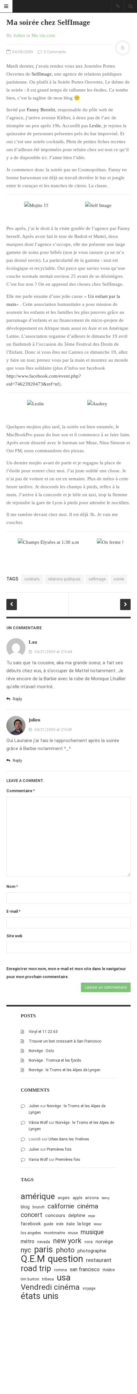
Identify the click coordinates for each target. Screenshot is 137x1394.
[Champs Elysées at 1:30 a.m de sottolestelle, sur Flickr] (48, 541)
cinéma (87, 1206)
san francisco (85, 1269)
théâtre (109, 1269)
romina (60, 1269)
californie (60, 1206)
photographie (91, 1251)
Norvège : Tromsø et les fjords (55, 1060)
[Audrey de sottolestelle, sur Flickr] (97, 403)
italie (70, 1223)
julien (34, 719)
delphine (76, 1215)
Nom (12, 886)
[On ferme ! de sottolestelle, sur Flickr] (110, 541)
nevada (43, 1241)
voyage (89, 1288)
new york (67, 1241)
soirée (118, 579)
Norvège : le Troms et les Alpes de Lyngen (64, 1070)
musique (92, 1232)
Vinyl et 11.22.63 (43, 1031)
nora (88, 1241)
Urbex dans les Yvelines (68, 1139)
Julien (19, 35)
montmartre (54, 1232)
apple (77, 1197)
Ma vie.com (43, 35)
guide (48, 1223)
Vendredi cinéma (50, 1287)
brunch (38, 1207)
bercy (106, 1198)
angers (64, 1197)
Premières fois (59, 1149)
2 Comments (54, 52)
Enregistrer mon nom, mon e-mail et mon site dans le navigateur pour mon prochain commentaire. (66, 973)
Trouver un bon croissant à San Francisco (65, 1041)
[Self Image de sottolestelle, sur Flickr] (98, 205)
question (65, 1259)
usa (63, 1278)
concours (55, 1215)
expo (91, 1216)
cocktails (32, 579)
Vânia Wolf (38, 1122)
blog (25, 1206)
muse (73, 1232)
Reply (17, 699)
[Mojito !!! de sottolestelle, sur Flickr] (36, 205)
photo (65, 1250)
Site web (14, 936)
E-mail (13, 911)
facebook (31, 1223)
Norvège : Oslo (41, 1051)
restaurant (99, 1260)
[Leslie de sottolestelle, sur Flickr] (35, 403)
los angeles (31, 1232)
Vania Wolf (38, 1159)
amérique (38, 1196)
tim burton (30, 1279)
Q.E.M (33, 1259)
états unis (40, 1296)
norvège (104, 1241)
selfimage (97, 579)
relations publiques (64, 579)
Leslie (95, 125)
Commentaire (20, 791)
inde (59, 1223)
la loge (84, 1223)
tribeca (48, 1279)
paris (43, 1250)
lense (97, 1224)
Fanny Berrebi (41, 109)
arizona (92, 1197)
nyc (26, 1250)
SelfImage (42, 74)
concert (31, 1215)
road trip (36, 1268)
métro (27, 1241)
